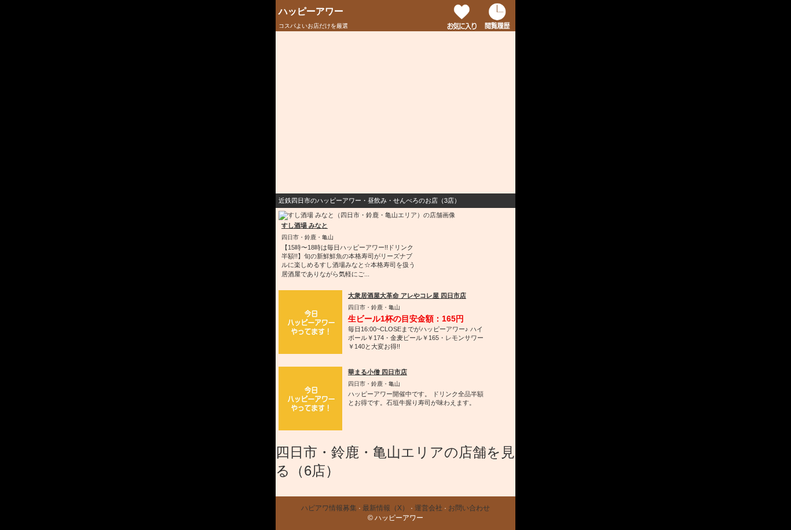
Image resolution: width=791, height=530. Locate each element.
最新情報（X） (385, 508)
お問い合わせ (469, 508)
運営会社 (428, 508)
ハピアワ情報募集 (329, 508)
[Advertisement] (395, 112)
